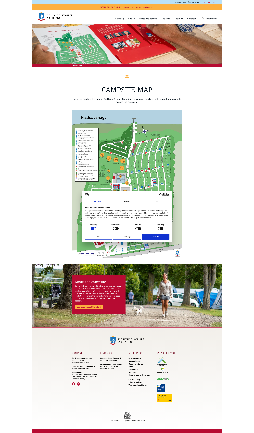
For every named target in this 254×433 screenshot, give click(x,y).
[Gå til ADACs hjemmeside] (169, 398)
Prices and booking (148, 19)
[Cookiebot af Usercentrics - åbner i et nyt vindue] (160, 194)
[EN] (55, 16)
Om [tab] (156, 201)
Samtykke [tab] (97, 201)
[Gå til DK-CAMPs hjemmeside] (169, 370)
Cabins (131, 19)
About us (178, 19)
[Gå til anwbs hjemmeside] (169, 388)
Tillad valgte (127, 237)
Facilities (166, 19)
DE (214, 2)
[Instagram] (78, 384)
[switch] (116, 228)
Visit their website (107, 368)
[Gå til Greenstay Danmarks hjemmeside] (165, 379)
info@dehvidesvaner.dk (86, 366)
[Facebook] (73, 384)
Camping (119, 19)
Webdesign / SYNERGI (77, 431)
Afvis (98, 237)
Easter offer (211, 19)
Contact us (192, 19)
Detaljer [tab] (127, 201)
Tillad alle (155, 237)
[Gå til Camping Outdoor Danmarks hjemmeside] (162, 361)
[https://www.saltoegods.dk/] (127, 415)
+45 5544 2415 (83, 368)
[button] (203, 18)
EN (209, 2)
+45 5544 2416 (112, 366)
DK (204, 2)
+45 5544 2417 (112, 360)
